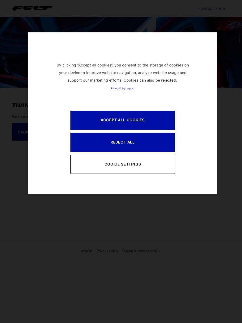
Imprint (130, 88)
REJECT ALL (123, 142)
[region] (122, 113)
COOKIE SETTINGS (122, 164)
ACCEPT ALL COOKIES (123, 120)
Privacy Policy (118, 88)
